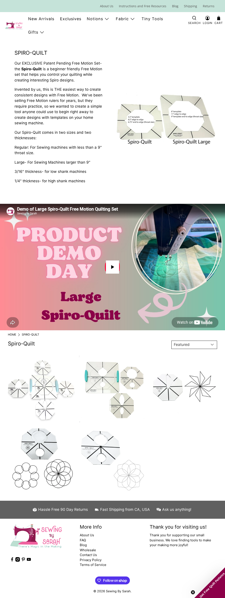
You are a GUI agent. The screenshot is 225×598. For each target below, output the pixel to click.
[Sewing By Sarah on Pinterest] (23, 560)
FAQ (83, 540)
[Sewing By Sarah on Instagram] (17, 560)
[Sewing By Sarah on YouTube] (29, 560)
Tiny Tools (152, 18)
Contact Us (88, 555)
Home (12, 334)
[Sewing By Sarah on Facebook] (12, 560)
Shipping (190, 6)
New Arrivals (41, 18)
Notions (95, 18)
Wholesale (88, 550)
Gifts (33, 32)
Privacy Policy (91, 560)
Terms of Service (93, 565)
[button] (209, 582)
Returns (208, 6)
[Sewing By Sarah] (14, 25)
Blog (175, 6)
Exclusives (70, 18)
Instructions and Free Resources (142, 6)
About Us (106, 6)
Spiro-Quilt (30, 334)
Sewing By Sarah (118, 591)
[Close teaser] (193, 592)
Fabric (122, 18)
